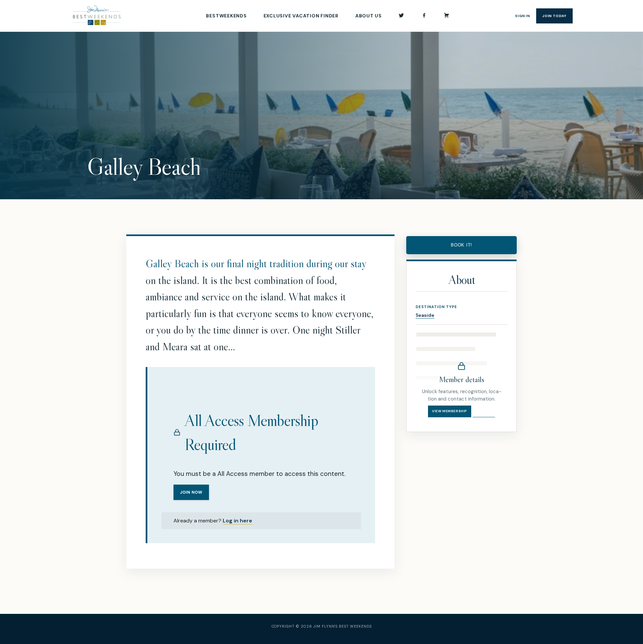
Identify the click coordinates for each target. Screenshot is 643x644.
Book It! (461, 244)
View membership (449, 411)
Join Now (191, 492)
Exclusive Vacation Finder (301, 16)
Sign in (522, 16)
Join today (554, 16)
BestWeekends (226, 16)
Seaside (425, 315)
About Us (368, 16)
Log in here (237, 520)
